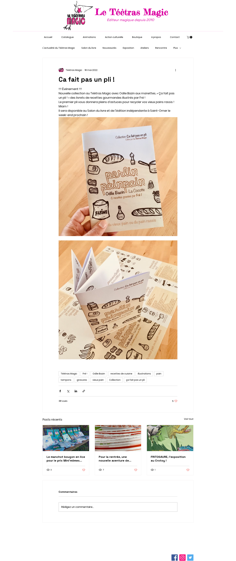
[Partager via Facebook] (60, 391)
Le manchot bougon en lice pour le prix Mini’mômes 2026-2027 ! (66, 458)
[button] (190, 37)
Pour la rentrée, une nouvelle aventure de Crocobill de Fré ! (114, 458)
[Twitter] (190, 557)
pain (158, 373)
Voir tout (188, 419)
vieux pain (98, 379)
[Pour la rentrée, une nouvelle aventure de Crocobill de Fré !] (118, 438)
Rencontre (161, 47)
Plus (175, 47)
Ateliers (144, 47)
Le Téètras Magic (131, 12)
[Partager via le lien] (83, 391)
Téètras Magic (69, 373)
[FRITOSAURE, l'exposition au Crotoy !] (170, 438)
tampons (66, 379)
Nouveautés (109, 47)
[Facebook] (174, 557)
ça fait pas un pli (135, 379)
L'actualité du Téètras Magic (59, 47)
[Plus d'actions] (175, 70)
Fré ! (85, 373)
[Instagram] (182, 557)
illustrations (144, 373)
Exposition (128, 47)
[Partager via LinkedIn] (75, 391)
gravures (82, 379)
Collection (115, 379)
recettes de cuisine (121, 373)
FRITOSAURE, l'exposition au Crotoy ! (168, 458)
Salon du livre (88, 47)
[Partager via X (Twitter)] (68, 391)
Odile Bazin (99, 373)
